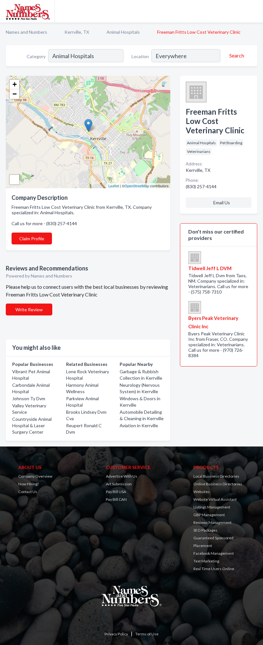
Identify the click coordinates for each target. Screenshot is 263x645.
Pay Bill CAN (116, 499)
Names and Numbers (26, 32)
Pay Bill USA (116, 491)
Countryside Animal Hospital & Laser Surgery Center (32, 425)
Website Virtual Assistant (215, 499)
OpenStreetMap (136, 185)
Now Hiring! (28, 484)
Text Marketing (206, 561)
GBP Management (209, 514)
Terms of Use (146, 634)
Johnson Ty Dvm (28, 398)
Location (140, 56)
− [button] (15, 94)
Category (36, 56)
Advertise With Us (121, 476)
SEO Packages (205, 530)
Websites (201, 491)
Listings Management (211, 507)
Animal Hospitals (123, 32)
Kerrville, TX (76, 32)
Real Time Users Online (213, 568)
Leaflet (113, 185)
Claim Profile (31, 238)
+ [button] (15, 84)
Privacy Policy (116, 634)
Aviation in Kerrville (139, 425)
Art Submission (119, 484)
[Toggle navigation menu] (254, 11)
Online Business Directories (217, 484)
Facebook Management (213, 553)
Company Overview (35, 476)
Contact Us (27, 491)
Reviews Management (212, 522)
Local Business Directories (216, 476)
